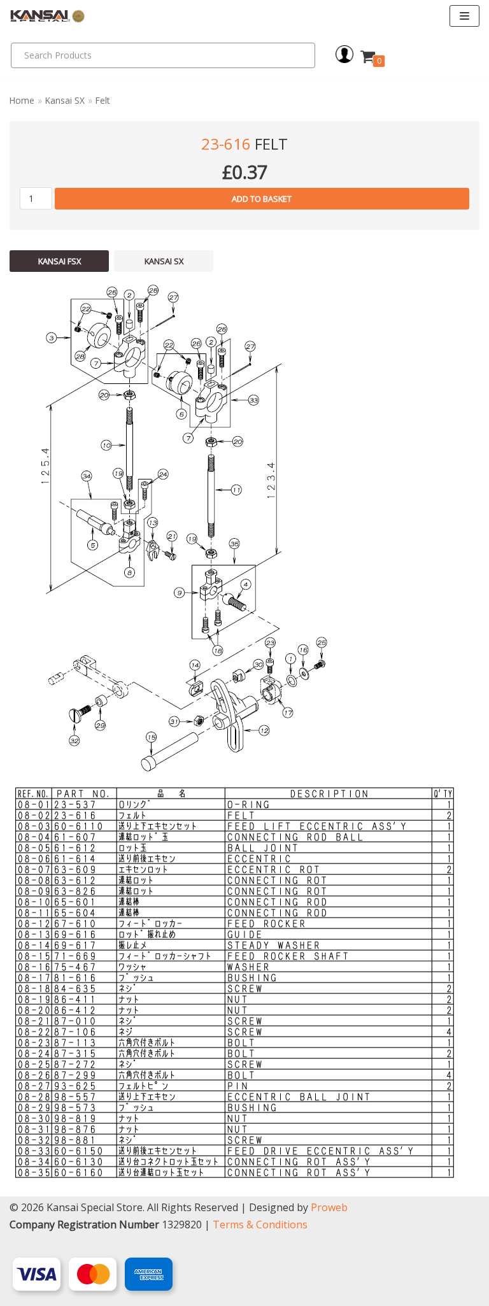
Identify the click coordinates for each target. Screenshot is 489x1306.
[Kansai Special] (48, 16)
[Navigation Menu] (464, 16)
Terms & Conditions (260, 1224)
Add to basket (262, 198)
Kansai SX (65, 100)
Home (22, 100)
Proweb (329, 1207)
